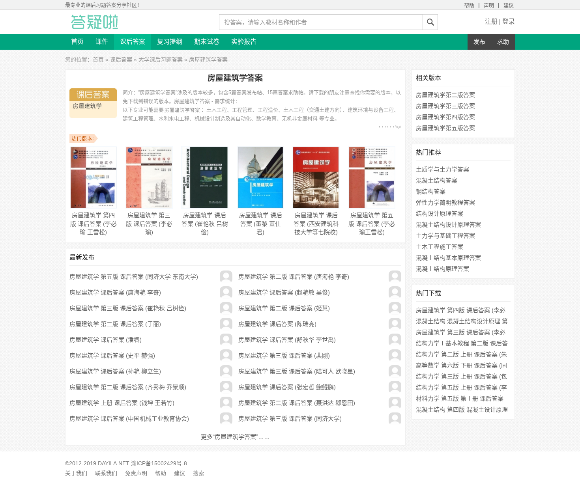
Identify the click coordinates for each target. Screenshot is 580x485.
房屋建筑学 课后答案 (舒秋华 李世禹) (287, 339)
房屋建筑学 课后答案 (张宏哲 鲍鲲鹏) (287, 387)
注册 (491, 21)
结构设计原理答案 (439, 213)
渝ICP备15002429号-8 (159, 463)
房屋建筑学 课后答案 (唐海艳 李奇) (115, 292)
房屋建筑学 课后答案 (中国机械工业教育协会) (129, 418)
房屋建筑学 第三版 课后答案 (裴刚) (284, 355)
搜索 (198, 473)
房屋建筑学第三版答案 (445, 106)
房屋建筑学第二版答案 (445, 94)
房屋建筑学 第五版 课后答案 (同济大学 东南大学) (133, 276)
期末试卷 (206, 41)
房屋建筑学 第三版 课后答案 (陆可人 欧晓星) (296, 371)
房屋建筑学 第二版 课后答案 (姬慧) (284, 308)
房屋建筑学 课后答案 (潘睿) (105, 339)
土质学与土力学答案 (442, 169)
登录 (508, 21)
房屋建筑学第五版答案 (445, 128)
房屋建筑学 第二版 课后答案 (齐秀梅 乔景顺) (127, 387)
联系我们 (106, 473)
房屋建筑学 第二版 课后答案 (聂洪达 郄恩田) (296, 402)
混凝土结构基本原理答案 (448, 257)
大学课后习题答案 (160, 59)
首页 (77, 41)
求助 (503, 41)
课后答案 (132, 41)
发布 (479, 41)
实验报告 (243, 41)
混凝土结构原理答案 (442, 268)
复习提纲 (169, 41)
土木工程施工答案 (439, 246)
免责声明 (136, 473)
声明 (489, 5)
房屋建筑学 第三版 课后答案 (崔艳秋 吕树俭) (127, 308)
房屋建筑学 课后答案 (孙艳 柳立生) (115, 371)
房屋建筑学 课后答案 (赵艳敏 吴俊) (284, 292)
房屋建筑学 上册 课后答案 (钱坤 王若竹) (121, 402)
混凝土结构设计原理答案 (448, 224)
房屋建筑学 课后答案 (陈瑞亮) (277, 324)
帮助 (469, 5)
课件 (101, 41)
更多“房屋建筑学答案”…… (235, 436)
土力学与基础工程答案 (445, 235)
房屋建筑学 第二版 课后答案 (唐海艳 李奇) (293, 276)
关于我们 (76, 473)
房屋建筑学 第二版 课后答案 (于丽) (115, 324)
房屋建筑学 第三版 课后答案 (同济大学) (290, 418)
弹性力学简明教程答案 (445, 202)
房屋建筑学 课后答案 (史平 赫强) (112, 355)
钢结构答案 (430, 191)
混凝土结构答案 (436, 180)
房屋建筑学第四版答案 (445, 117)
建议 (508, 5)
